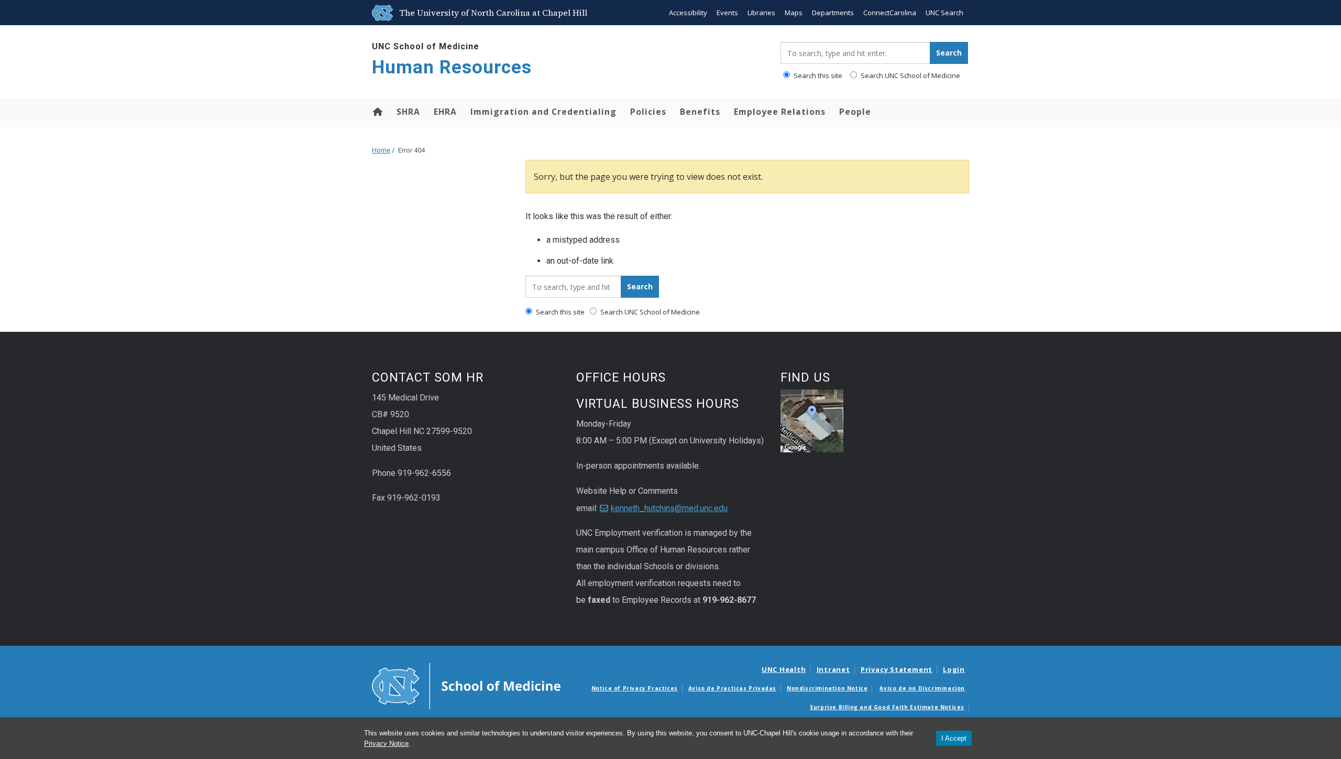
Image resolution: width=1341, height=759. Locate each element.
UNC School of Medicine (425, 46)
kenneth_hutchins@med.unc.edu (669, 508)
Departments (833, 12)
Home (377, 111)
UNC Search (944, 12)
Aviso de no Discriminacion (922, 688)
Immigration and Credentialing (543, 111)
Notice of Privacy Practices (634, 688)
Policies (648, 111)
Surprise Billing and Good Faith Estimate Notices (887, 707)
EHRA (445, 111)
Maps (794, 12)
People (855, 111)
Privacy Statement (896, 669)
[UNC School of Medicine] (466, 685)
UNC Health (784, 669)
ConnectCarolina (889, 12)
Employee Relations (780, 111)
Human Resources (452, 67)
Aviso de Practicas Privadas (732, 688)
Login (954, 669)
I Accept (953, 738)
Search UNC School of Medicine (909, 75)
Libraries (761, 12)
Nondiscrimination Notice (827, 688)
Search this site (817, 75)
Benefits (700, 111)
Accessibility (688, 12)
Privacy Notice (386, 743)
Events (727, 12)
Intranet (833, 669)
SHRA (408, 111)
